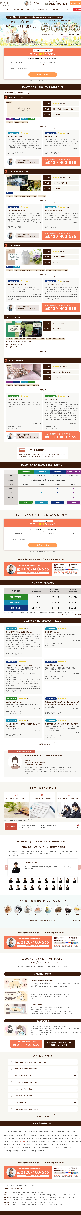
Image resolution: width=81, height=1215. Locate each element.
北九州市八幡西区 (44, 1148)
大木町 (29, 1141)
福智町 (78, 1141)
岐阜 (43, 1197)
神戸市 (40, 1199)
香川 (45, 1202)
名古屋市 (32, 1197)
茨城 (74, 1195)
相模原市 (33, 1195)
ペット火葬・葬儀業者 (17, 1185)
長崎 (33, 1204)
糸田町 (54, 1141)
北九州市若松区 (53, 1144)
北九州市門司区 (43, 1144)
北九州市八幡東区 (32, 1148)
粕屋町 (45, 1138)
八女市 (41, 1132)
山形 (37, 1192)
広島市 (26, 1202)
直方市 (19, 1132)
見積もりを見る (43, 74)
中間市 (67, 1132)
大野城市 (18, 1135)
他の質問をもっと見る (42, 1116)
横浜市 (23, 1195)
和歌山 (54, 1199)
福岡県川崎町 (61, 1141)
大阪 (14, 1199)
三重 (38, 1197)
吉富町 (18, 1144)
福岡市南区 (16, 1151)
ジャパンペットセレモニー (15, 317)
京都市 (30, 1199)
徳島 (41, 1202)
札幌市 (18, 1192)
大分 (47, 1204)
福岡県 (26, 1185)
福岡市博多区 (68, 1148)
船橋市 (43, 1195)
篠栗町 (18, 1138)
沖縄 (60, 1204)
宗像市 (24, 1135)
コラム (67, 9)
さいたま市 (59, 1195)
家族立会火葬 (16, 608)
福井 (69, 1197)
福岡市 (53, 1148)
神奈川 (18, 1195)
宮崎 (51, 1204)
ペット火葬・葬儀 (18, 9)
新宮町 (34, 1138)
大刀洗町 (22, 1141)
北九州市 (34, 1144)
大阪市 (17, 1199)
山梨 (73, 1197)
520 (67, 103)
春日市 (12, 1135)
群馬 (65, 1195)
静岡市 (17, 1197)
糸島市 (77, 1135)
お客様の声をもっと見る (43, 744)
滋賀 (45, 1199)
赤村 (73, 1141)
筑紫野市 (6, 1135)
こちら (46, 44)
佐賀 (29, 1204)
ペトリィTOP (7, 1185)
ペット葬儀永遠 (14, 245)
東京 (14, 1195)
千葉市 (48, 1195)
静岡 (14, 1197)
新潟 (51, 1197)
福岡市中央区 (8, 1151)
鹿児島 (55, 1204)
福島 (42, 1192)
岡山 (14, 1202)
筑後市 (46, 1132)
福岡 (14, 1204)
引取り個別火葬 (15, 602)
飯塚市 (24, 1132)
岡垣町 (61, 1138)
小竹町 (72, 1138)
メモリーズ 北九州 (16, 97)
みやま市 (70, 1135)
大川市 (51, 1132)
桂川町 (6, 1141)
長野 (47, 1197)
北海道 (14, 1192)
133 (67, 251)
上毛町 (23, 1144)
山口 (36, 1202)
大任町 (68, 1141)
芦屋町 (50, 1138)
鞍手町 (77, 1138)
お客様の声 (55, 9)
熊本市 (41, 1204)
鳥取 (32, 1202)
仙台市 (32, 1192)
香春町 (43, 1141)
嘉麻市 (59, 1135)
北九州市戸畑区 (64, 1144)
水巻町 (55, 1138)
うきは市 (47, 1135)
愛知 (28, 1197)
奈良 (50, 1199)
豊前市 (62, 1132)
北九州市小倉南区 (21, 1148)
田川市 (30, 1132)
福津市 (42, 1135)
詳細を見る (43, 127)
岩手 (24, 1192)
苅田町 (6, 1144)
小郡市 (73, 1132)
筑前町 (11, 1141)
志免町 (23, 1138)
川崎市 (28, 1195)
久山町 (39, 1138)
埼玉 (54, 1195)
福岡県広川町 (36, 1141)
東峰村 (17, 1141)
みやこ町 (11, 1144)
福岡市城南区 (33, 1151)
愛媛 (49, 1202)
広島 (23, 1202)
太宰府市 (30, 1135)
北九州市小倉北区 (9, 1148)
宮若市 (54, 1135)
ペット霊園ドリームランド (18, 171)
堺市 (22, 1199)
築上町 (29, 1144)
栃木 (69, 1195)
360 (67, 366)
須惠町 (29, 1138)
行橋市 (57, 1132)
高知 (53, 1202)
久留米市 (13, 1132)
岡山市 (17, 1202)
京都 (27, 1199)
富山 (60, 1197)
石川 (64, 1197)
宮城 (28, 1192)
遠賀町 (66, 1138)
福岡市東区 (59, 1148)
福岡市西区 (24, 1151)
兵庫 (36, 1199)
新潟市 (54, 1197)
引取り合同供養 (15, 597)
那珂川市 (6, 1138)
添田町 (48, 1141)
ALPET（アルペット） (17, 360)
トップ (6, 9)
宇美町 (12, 1138)
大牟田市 (6, 1132)
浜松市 (22, 1197)
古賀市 (36, 1135)
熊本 (37, 1204)
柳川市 (35, 1132)
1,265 (67, 177)
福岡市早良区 (42, 1151)
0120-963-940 (17, 344)
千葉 (39, 1195)
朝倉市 (65, 1135)
